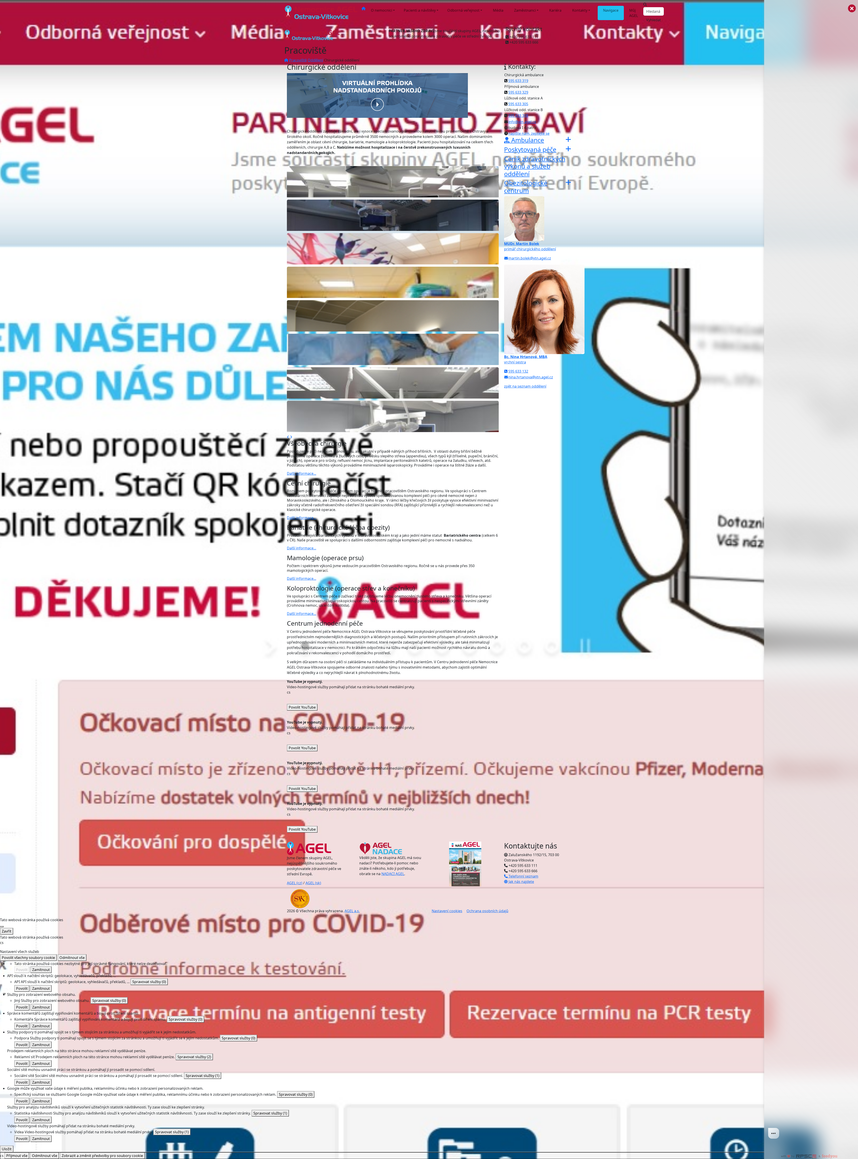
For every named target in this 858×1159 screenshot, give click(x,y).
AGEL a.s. (352, 910)
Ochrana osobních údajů (487, 910)
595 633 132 (518, 371)
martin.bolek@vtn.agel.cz (529, 258)
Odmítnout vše (72, 957)
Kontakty (579, 10)
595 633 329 (518, 92)
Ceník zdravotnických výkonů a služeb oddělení (534, 166)
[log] (811, 572)
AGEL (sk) (313, 882)
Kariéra (555, 10)
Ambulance (527, 140)
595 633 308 (518, 115)
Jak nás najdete (521, 881)
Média (498, 10)
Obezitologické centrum (525, 187)
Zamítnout (41, 969)
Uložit (7, 1148)
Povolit (22, 969)
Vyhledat (653, 19)
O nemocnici (381, 10)
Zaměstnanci (525, 10)
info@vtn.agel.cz (522, 121)
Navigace (610, 10)
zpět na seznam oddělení (525, 386)
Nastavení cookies (447, 910)
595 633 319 (518, 80)
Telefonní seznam (523, 876)
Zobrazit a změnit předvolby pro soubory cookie (102, 1155)
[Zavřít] (2, 926)
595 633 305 (518, 103)
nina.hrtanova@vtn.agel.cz (530, 377)
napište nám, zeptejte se (528, 133)
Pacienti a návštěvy (420, 10)
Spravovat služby (149, 981)
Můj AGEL (633, 13)
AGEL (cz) (294, 882)
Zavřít (6, 931)
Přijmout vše (16, 1155)
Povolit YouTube (302, 707)
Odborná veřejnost (463, 10)
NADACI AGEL (392, 873)
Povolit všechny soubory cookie (28, 957)
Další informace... (301, 473)
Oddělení (315, 60)
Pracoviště (298, 60)
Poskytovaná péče (530, 149)
